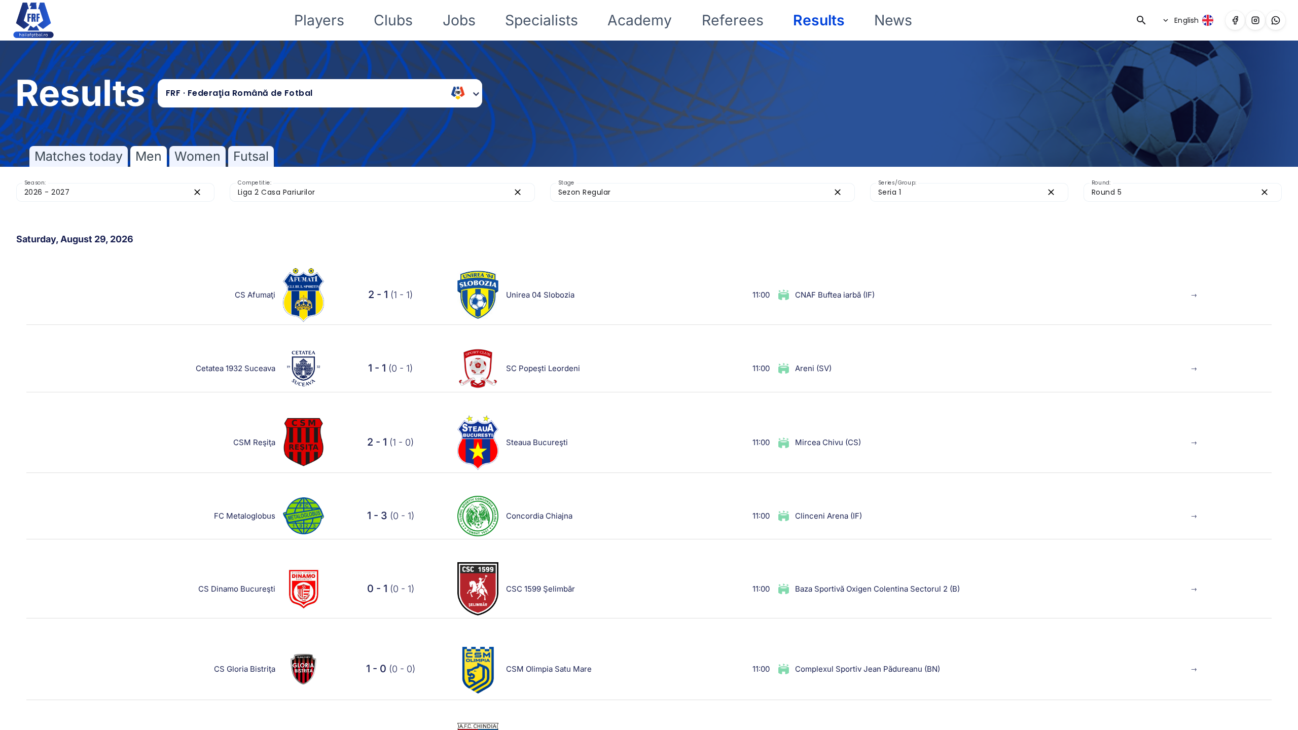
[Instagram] (1255, 20)
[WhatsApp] (1276, 20)
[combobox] (305, 93)
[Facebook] (1235, 20)
